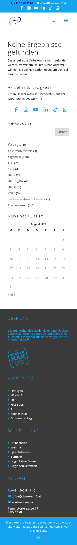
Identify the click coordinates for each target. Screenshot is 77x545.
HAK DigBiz (15, 181)
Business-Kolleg (21, 418)
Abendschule (19, 414)
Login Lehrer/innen (23, 461)
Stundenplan (19, 443)
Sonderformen (17, 205)
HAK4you (17, 391)
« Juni (11, 294)
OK (38, 537)
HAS (10, 187)
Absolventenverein (20, 151)
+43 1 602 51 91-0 (23, 490)
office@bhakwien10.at (26, 496)
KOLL (11, 193)
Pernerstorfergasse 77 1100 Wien (23, 509)
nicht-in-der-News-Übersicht (26, 199)
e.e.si (11, 169)
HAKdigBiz (18, 395)
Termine (16, 457)
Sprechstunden (21, 452)
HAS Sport (17, 404)
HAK (11, 175)
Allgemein (14, 157)
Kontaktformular (22, 502)
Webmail (16, 447)
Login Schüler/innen (24, 466)
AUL (10, 163)
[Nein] (72, 531)
